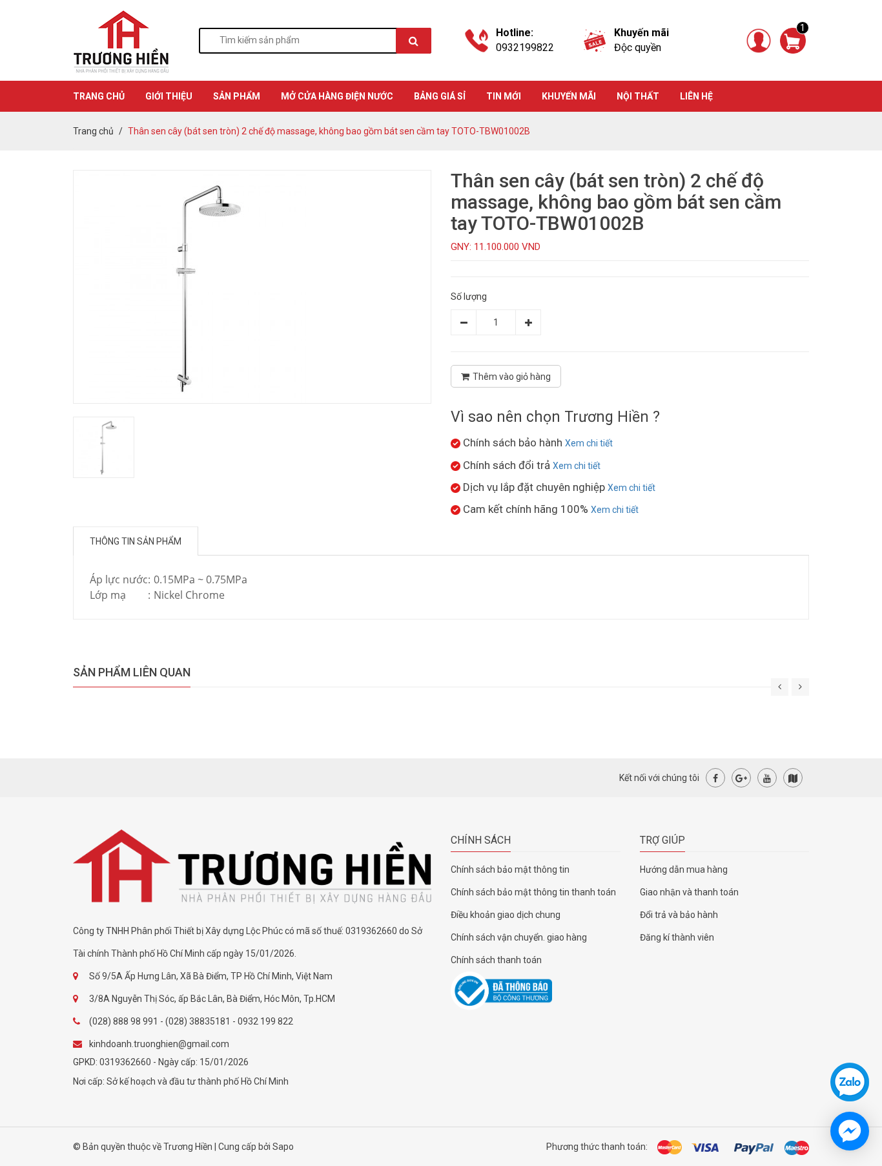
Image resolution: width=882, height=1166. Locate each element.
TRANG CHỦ (99, 96)
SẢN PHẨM (236, 96)
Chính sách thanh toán (496, 960)
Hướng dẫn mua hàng (684, 869)
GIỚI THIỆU (168, 96)
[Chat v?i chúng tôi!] (849, 1131)
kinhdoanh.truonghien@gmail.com (159, 1044)
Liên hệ (696, 96)
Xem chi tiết (589, 443)
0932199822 (525, 47)
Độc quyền (637, 47)
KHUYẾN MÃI (569, 96)
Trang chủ (93, 131)
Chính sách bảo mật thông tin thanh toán (533, 892)
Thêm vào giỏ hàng (512, 376)
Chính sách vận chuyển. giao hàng (519, 937)
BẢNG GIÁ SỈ (440, 96)
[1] (793, 39)
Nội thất (638, 96)
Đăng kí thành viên (677, 937)
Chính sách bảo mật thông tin (510, 869)
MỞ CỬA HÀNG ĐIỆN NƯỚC (337, 96)
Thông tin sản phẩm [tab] (135, 541)
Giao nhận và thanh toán (689, 892)
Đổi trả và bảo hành (679, 915)
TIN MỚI (503, 96)
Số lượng (469, 296)
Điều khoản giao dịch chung (505, 915)
